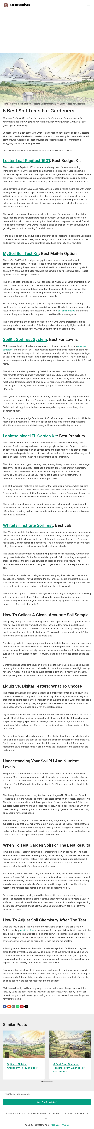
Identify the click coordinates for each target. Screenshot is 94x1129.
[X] (26, 1006)
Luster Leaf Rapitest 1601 (26, 160)
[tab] (42, 1081)
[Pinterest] (22, 1006)
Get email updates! (47, 1102)
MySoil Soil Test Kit (21, 253)
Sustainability (81, 1113)
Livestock (68, 1113)
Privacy (65, 1125)
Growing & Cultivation (19, 104)
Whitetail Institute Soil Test (28, 525)
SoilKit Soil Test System (25, 339)
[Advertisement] (47, 28)
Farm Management (37, 1113)
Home (5, 104)
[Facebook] (5, 1006)
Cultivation (54, 1113)
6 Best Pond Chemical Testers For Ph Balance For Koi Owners (69, 1068)
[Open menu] (88, 5)
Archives (55, 1125)
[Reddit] (9, 1006)
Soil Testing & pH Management (43, 104)
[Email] (13, 1006)
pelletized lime (26, 930)
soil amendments (66, 310)
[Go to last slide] (7, 1055)
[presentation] (24, 1044)
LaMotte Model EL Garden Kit (30, 436)
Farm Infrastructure (15, 1113)
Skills (47, 1118)
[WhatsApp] (17, 1006)
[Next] (87, 1055)
